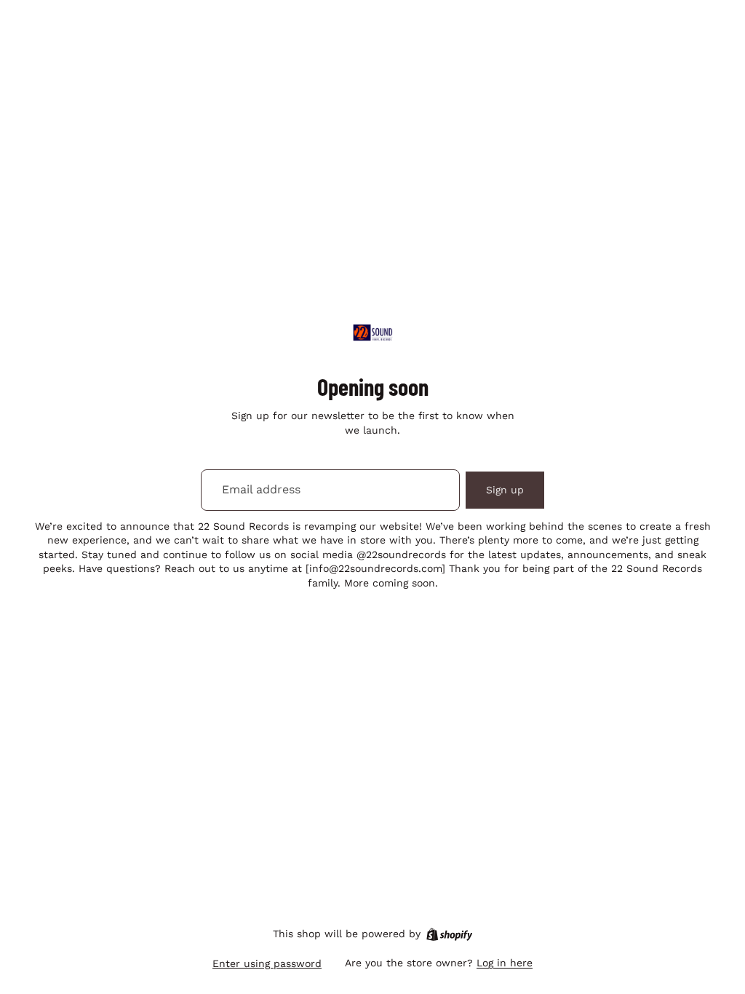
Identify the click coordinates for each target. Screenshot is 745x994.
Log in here (505, 963)
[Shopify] (449, 934)
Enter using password (267, 963)
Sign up (505, 490)
